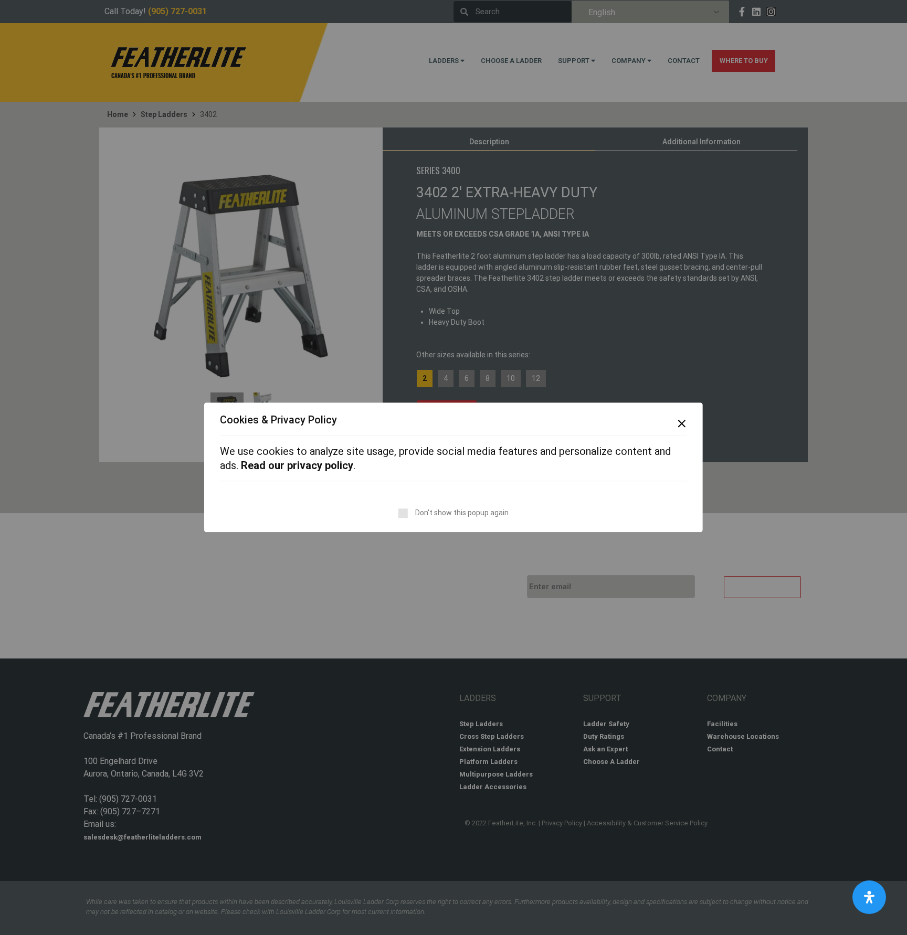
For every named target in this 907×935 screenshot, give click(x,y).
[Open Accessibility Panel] (869, 897)
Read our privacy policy (297, 466)
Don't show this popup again (462, 513)
